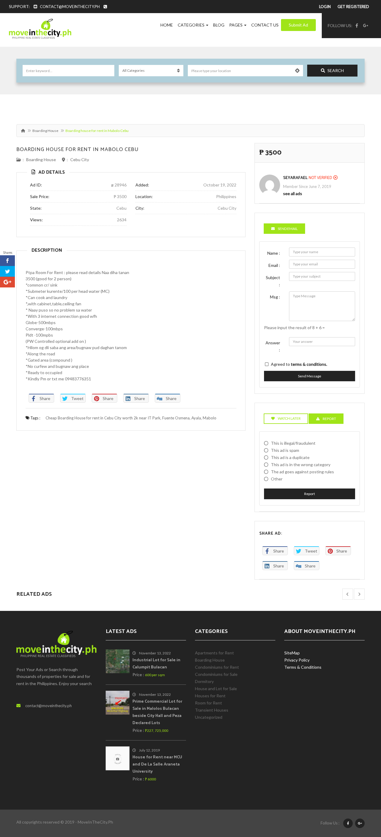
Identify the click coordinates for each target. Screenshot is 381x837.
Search (335, 70)
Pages (236, 24)
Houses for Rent (210, 695)
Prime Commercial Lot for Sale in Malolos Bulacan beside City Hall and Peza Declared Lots (157, 712)
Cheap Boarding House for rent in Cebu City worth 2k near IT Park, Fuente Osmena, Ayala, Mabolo (131, 418)
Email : (274, 265)
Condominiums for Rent (217, 667)
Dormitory (204, 681)
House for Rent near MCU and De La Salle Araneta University (157, 764)
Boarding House (45, 130)
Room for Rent (208, 702)
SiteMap (292, 652)
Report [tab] (329, 418)
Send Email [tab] (288, 228)
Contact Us (265, 24)
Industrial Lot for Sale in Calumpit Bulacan (156, 664)
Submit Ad (298, 24)
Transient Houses (211, 709)
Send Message (309, 376)
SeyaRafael (295, 178)
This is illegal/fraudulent (293, 443)
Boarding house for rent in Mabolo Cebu (77, 149)
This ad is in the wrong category (300, 464)
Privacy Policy (297, 659)
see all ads (292, 193)
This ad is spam (285, 450)
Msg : (275, 296)
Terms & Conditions (302, 667)
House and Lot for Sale (216, 688)
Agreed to (299, 364)
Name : (273, 253)
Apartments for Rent (214, 652)
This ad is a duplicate (290, 457)
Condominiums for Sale (216, 674)
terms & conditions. (309, 364)
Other (276, 478)
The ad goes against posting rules (302, 471)
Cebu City (79, 159)
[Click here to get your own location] (297, 71)
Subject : (273, 281)
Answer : (273, 346)
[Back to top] (361, 799)
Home (166, 24)
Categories (191, 24)
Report (309, 493)
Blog (218, 24)
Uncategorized (208, 717)
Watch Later (289, 418)
